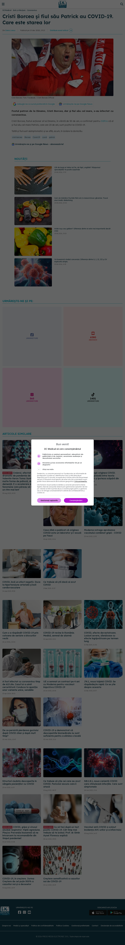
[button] (62, 469)
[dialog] (62, 472)
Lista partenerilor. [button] (80, 481)
